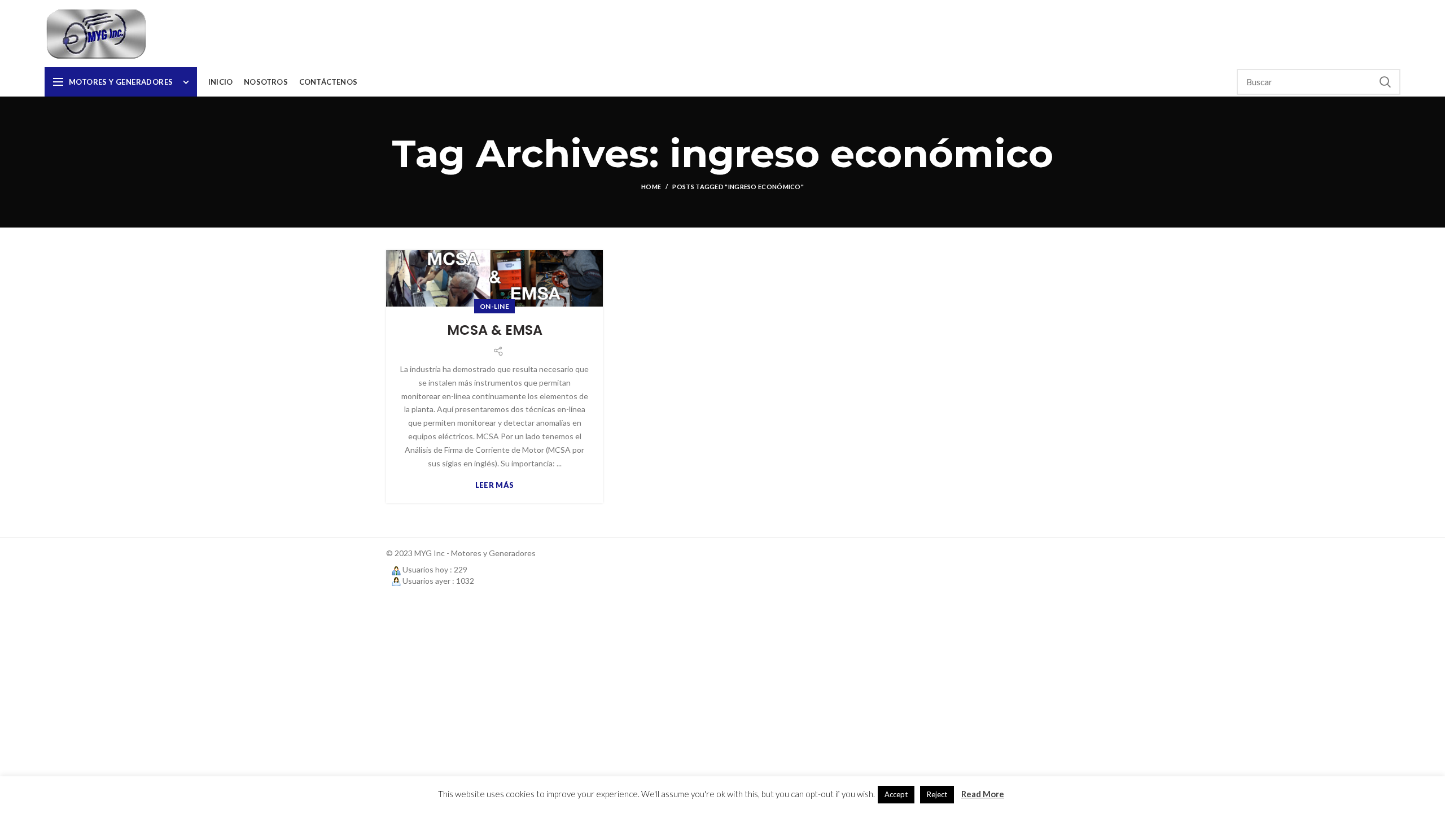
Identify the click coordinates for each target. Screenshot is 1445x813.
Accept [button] (896, 794)
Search (1385, 82)
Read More (982, 794)
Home (651, 186)
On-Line (494, 306)
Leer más (494, 485)
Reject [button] (937, 794)
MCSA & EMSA (494, 330)
